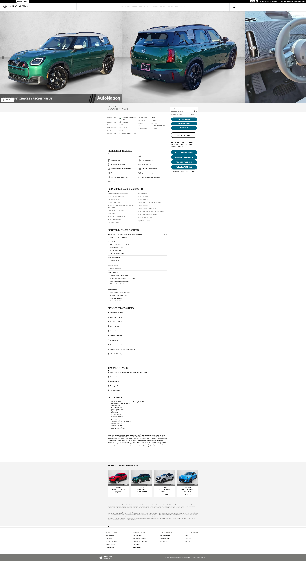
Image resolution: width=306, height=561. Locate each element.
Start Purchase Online (184, 152)
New (122, 7)
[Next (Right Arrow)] (303, 57)
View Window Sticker (184, 162)
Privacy (167, 557)
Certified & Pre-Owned (138, 7)
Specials (155, 7)
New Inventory (110, 535)
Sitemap (203, 557)
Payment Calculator (164, 538)
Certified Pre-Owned (111, 541)
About (198, 557)
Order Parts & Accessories (140, 541)
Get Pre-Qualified (184, 123)
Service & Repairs (173, 7)
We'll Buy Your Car (184, 167)
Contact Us (188, 535)
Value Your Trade (164, 541)
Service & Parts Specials (139, 538)
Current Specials (110, 547)
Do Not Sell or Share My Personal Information (180, 557)
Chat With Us (184, 128)
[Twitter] (257, 1)
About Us (182, 7)
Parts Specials (136, 544)
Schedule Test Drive (183, 135)
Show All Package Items (117, 253)
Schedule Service (137, 535)
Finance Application (165, 535)
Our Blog (188, 541)
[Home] (4, 6)
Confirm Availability (184, 119)
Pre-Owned (109, 538)
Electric (127, 7)
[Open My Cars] (233, 7)
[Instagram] (254, 1)
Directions (188, 538)
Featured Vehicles (110, 544)
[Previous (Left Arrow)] (3, 57)
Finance (149, 7)
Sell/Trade (163, 7)
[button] (137, 313)
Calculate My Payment (184, 157)
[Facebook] (251, 1)
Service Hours (137, 547)
